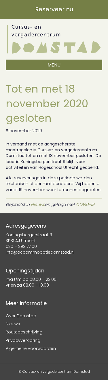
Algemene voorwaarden (31, 348)
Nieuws (38, 204)
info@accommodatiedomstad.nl (40, 252)
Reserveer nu (54, 9)
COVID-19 (85, 204)
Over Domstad (21, 316)
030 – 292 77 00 (21, 246)
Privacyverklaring (23, 340)
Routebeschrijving (24, 332)
